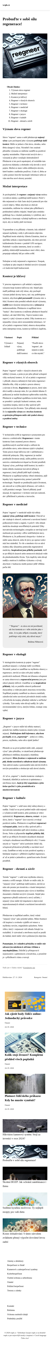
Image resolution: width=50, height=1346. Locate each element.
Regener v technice (19, 104)
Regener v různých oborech (23, 100)
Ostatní (44, 977)
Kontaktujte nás (29, 968)
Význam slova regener (20, 90)
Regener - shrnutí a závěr (21, 121)
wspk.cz (6, 5)
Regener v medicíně (19, 107)
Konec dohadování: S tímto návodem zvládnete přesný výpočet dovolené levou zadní (24, 1237)
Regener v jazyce (18, 114)
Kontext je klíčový (19, 97)
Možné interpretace (19, 94)
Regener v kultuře (18, 117)
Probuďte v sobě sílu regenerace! (19, 1160)
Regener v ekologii (19, 111)
